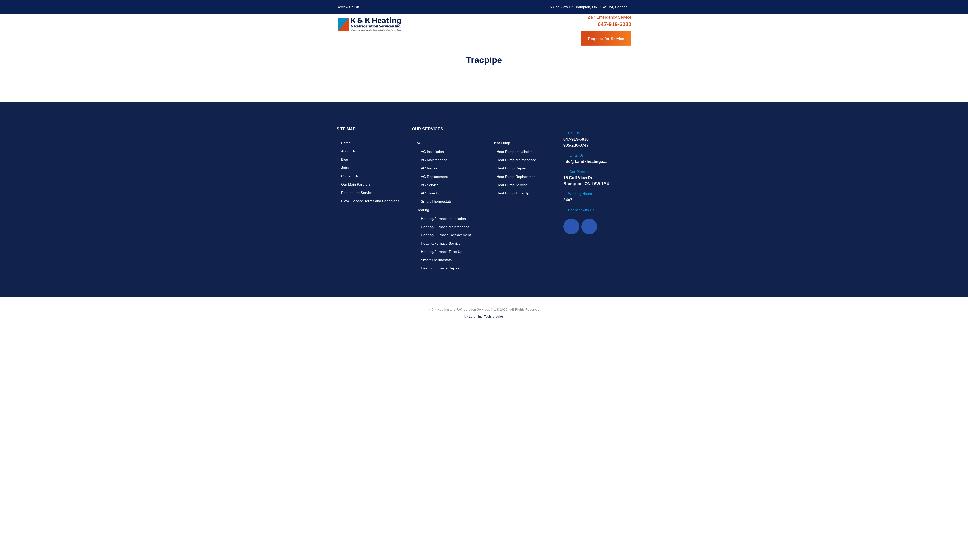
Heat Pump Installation (515, 152)
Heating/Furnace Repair (440, 268)
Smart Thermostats (436, 201)
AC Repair (429, 168)
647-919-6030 (576, 139)
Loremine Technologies (486, 316)
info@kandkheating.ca (585, 161)
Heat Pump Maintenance (516, 160)
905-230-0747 (576, 145)
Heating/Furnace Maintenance (445, 227)
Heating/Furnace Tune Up (441, 252)
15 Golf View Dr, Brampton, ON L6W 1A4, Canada (588, 7)
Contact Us (350, 176)
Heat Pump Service (512, 185)
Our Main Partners (356, 184)
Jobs (345, 168)
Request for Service (606, 39)
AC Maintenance (434, 160)
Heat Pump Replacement (517, 177)
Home (346, 143)
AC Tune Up (430, 193)
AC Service (430, 185)
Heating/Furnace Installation (443, 219)
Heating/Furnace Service (441, 243)
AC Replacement (434, 177)
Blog (344, 159)
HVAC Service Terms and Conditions (370, 201)
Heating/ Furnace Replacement (446, 235)
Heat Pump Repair (511, 168)
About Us (348, 151)
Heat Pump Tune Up (513, 193)
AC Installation (432, 152)
